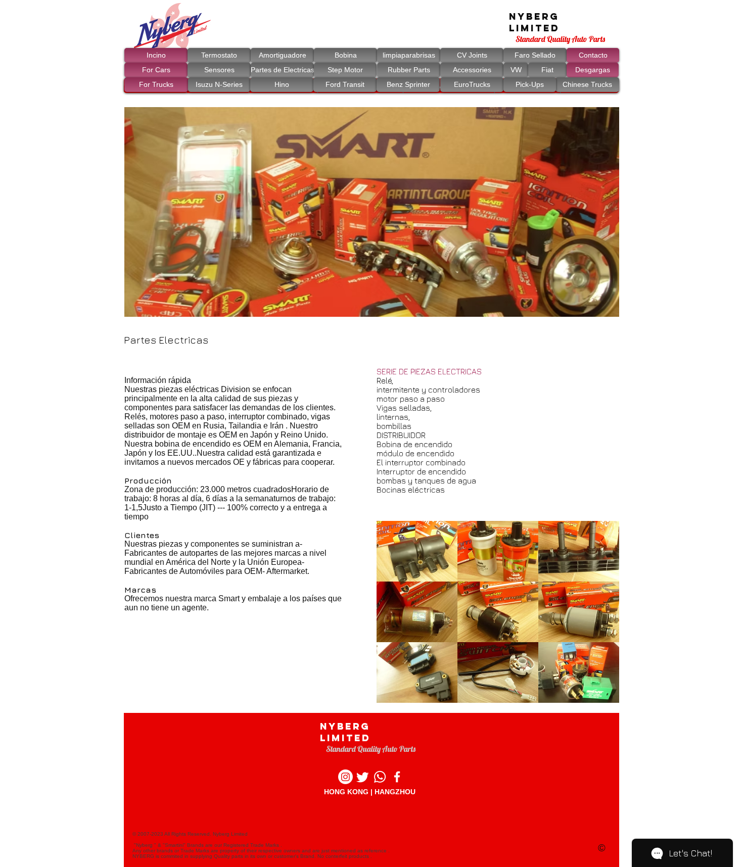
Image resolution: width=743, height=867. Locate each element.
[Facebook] (397, 776)
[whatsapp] (380, 776)
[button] (371, 212)
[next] (600, 586)
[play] (604, 302)
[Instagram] (345, 776)
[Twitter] (362, 776)
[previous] (395, 586)
